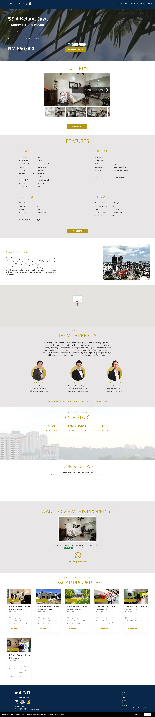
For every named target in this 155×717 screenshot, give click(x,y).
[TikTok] (23, 3)
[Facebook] (30, 3)
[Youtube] (20, 3)
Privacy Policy (60, 714)
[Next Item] (107, 90)
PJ (12, 3)
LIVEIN (8, 3)
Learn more (138, 714)
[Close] (153, 714)
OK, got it (147, 714)
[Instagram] (27, 3)
